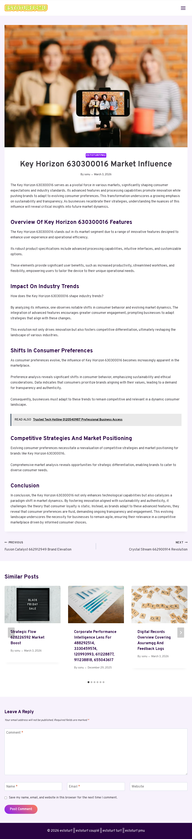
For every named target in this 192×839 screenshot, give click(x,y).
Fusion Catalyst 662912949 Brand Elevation (37, 546)
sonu (87, 174)
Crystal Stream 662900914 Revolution (158, 546)
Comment (14, 733)
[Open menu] (183, 8)
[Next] (180, 633)
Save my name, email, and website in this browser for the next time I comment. (63, 798)
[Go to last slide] (11, 633)
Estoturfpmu (96, 155)
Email (74, 787)
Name (12, 787)
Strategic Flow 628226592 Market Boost (27, 638)
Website (138, 787)
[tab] (88, 682)
